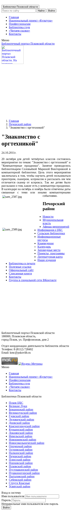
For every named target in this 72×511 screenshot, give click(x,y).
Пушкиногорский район (24, 473)
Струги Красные (19, 483)
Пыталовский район (22, 476)
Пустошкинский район (23, 469)
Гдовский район (19, 416)
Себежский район (20, 479)
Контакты (15, 33)
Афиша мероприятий (56, 226)
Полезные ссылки (20, 266)
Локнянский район (21, 432)
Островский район (20, 449)
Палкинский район (21, 453)
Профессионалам (19, 23)
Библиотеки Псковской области (20, 6)
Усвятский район (19, 486)
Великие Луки (18, 406)
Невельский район (20, 436)
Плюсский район (19, 459)
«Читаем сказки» (19, 30)
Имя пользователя (12, 496)
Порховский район (21, 463)
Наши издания (46, 260)
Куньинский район (21, 429)
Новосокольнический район (26, 442)
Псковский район (20, 466)
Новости (48, 216)
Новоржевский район (22, 439)
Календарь (44, 246)
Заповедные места (48, 250)
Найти (41, 10)
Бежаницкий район (21, 409)
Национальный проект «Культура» (31, 20)
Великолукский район (23, 412)
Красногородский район (24, 426)
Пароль (6, 500)
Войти (51, 10)
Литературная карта (50, 256)
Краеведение (45, 243)
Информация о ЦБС (50, 230)
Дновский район (19, 422)
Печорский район (20, 124)
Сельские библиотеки (51, 233)
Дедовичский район (21, 419)
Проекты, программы (51, 253)
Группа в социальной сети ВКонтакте (32, 280)
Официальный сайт (21, 270)
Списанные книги (20, 273)
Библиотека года (19, 27)
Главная (14, 17)
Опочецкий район (20, 446)
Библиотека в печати (22, 263)
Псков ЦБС (16, 402)
